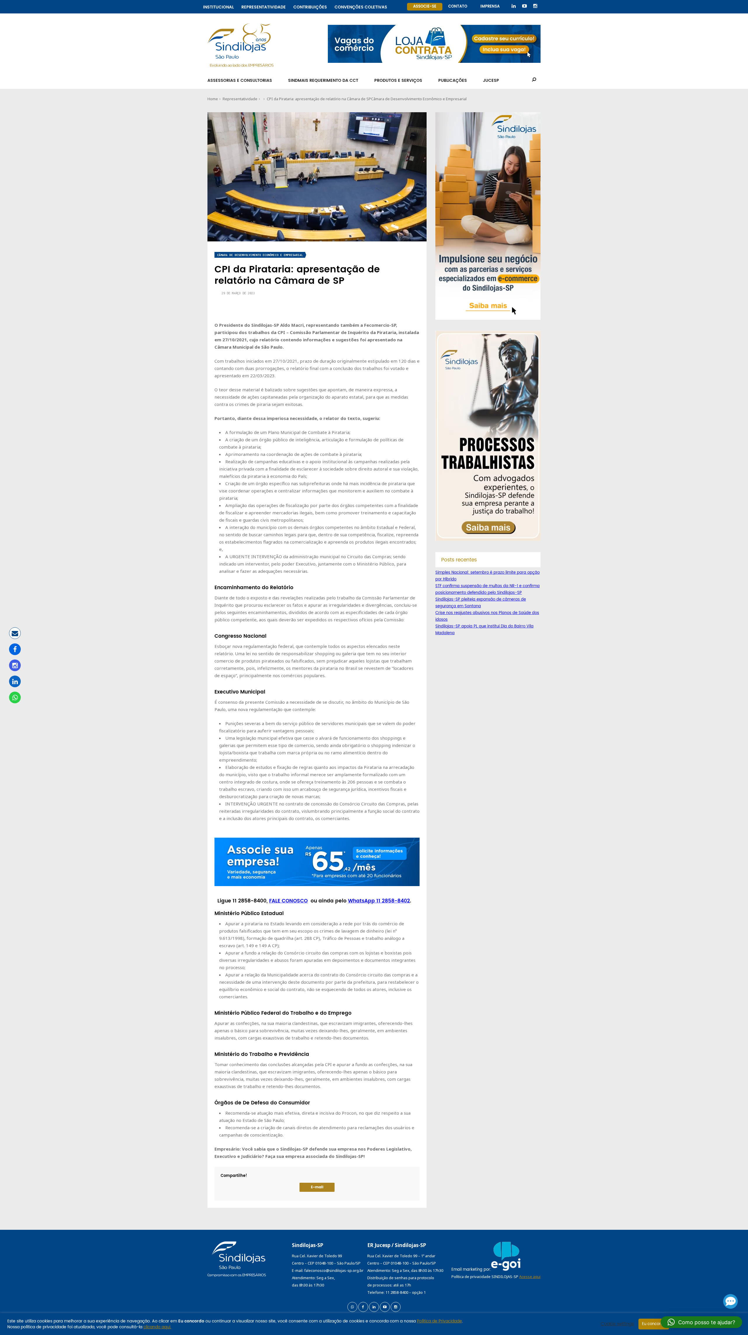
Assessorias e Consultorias (239, 80)
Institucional (218, 6)
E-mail (317, 1187)
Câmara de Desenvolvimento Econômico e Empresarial (419, 98)
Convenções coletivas (361, 6)
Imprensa (490, 7)
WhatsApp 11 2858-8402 (379, 901)
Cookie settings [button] (617, 1324)
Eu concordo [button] (654, 1324)
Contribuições (310, 6)
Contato (457, 7)
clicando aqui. (157, 1327)
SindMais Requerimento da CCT (323, 80)
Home (212, 98)
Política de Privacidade (439, 1321)
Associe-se (424, 7)
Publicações (452, 80)
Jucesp (491, 80)
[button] (701, 1322)
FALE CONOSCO (288, 901)
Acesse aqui (530, 1276)
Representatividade (263, 6)
